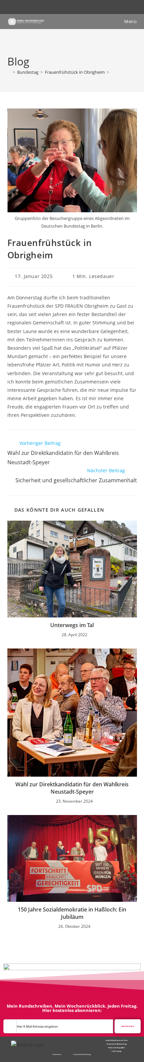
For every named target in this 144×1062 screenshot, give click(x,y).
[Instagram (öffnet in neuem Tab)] (76, 6)
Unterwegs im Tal (72, 625)
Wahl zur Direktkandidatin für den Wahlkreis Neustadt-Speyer (72, 788)
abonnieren (127, 1026)
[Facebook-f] (69, 1041)
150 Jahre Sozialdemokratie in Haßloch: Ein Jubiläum (72, 913)
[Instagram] (75, 1041)
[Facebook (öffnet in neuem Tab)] (69, 6)
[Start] (9, 72)
